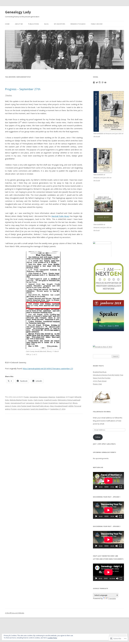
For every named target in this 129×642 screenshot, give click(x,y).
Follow (97, 437)
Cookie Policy (52, 638)
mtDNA (70, 406)
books (30, 400)
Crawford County (50, 400)
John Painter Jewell (24, 406)
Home (7, 24)
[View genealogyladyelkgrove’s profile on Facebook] (94, 82)
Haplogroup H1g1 (65, 403)
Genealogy (34, 397)
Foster (26, 397)
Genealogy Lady (18, 12)
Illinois (75, 403)
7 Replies (8, 95)
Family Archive (96, 24)
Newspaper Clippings (47, 397)
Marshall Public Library (40, 406)
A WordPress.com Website (14, 613)
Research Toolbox (78, 24)
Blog (46, 24)
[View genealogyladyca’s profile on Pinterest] (103, 82)
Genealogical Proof (18, 403)
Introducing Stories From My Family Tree (108, 375)
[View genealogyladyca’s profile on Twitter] (97, 82)
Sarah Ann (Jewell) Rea (38, 409)
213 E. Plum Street (99, 381)
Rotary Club (97, 384)
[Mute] (116, 487)
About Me (19, 24)
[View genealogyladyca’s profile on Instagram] (100, 82)
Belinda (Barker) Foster (18, 400)
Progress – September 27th (22, 89)
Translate (112, 598)
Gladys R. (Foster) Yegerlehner (46, 403)
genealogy (30, 403)
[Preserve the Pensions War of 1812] (102, 347)
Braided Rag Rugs (99, 372)
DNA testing (62, 400)
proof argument (24, 409)
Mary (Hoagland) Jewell (59, 406)
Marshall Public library (60, 216)
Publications (33, 24)
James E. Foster (11, 406)
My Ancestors (59, 24)
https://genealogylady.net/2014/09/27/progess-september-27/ (48, 368)
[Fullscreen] (120, 487)
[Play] (96, 487)
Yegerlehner (60, 397)
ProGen (14, 409)
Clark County (38, 400)
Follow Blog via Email (102, 412)
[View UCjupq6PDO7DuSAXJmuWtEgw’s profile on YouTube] (105, 82)
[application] (108, 480)
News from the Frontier (101, 378)
